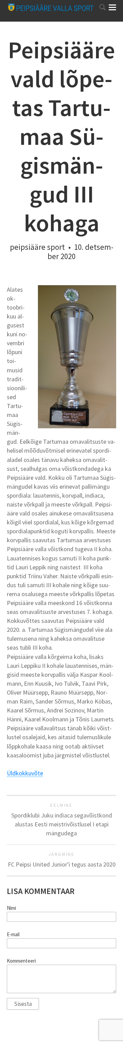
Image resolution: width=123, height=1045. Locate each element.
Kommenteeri (21, 961)
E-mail (13, 934)
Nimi (11, 908)
